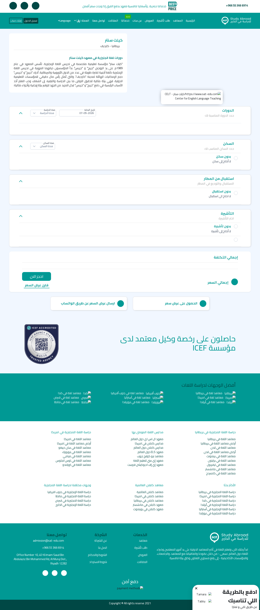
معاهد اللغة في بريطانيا (221, 439)
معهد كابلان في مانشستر (148, 505)
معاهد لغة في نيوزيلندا (136, 402)
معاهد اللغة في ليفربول (221, 465)
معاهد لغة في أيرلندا (212, 402)
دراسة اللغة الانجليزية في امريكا (217, 496)
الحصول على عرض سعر (181, 303)
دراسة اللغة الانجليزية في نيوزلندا (217, 513)
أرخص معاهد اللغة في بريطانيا (218, 443)
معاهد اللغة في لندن (223, 447)
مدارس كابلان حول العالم (148, 447)
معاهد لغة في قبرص (67, 397)
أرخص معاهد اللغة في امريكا (74, 443)
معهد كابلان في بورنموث (148, 509)
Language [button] (65, 20)
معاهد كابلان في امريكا (149, 496)
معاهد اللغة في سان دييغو (74, 447)
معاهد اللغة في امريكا (77, 439)
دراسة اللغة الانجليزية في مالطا (73, 496)
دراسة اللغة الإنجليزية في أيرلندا (218, 505)
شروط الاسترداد (98, 562)
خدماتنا (125, 20)
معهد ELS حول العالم (150, 452)
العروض (149, 20)
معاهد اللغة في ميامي (77, 456)
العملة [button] (82, 20)
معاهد (143, 540)
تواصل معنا (98, 20)
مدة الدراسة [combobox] (47, 112)
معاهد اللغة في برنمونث (221, 456)
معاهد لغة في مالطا (67, 402)
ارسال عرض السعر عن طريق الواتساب (88, 303)
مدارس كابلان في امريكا (149, 443)
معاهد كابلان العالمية (150, 492)
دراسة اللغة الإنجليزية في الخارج (73, 505)
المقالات (113, 20)
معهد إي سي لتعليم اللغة (148, 460)
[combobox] (77, 113)
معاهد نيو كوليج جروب (150, 456)
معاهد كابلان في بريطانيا (148, 500)
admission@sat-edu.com (48, 540)
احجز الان (36, 276)
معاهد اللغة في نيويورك (76, 452)
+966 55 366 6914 (237, 5)
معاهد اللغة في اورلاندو (76, 465)
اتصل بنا (102, 547)
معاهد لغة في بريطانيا (209, 393)
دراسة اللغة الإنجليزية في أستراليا (217, 509)
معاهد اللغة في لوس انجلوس (73, 460)
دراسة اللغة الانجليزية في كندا (219, 500)
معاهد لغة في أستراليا (137, 397)
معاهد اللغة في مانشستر (220, 469)
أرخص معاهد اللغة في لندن (220, 452)
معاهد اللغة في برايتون (222, 460)
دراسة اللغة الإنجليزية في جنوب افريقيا (69, 492)
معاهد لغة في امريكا (211, 397)
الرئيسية (189, 20)
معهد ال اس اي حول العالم (147, 439)
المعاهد (178, 20)
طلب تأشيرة (163, 20)
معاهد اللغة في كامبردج (221, 473)
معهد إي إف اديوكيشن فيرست (145, 465)
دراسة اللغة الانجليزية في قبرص (73, 500)
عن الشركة (100, 540)
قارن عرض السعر (36, 285)
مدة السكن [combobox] (46, 146)
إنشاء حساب (16, 20)
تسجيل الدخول (31, 20)
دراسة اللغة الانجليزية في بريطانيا (217, 492)
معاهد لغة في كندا (70, 393)
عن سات (137, 20)
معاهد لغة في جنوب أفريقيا (127, 393)
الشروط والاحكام (97, 555)
